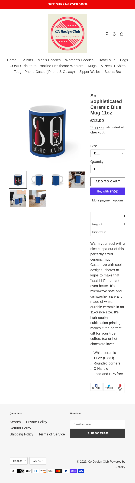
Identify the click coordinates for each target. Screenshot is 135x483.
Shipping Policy (21, 434)
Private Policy (36, 422)
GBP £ (37, 460)
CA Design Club (98, 461)
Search (15, 422)
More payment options (107, 200)
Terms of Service (51, 434)
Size (93, 146)
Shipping (97, 127)
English (17, 460)
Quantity (97, 162)
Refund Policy (20, 428)
